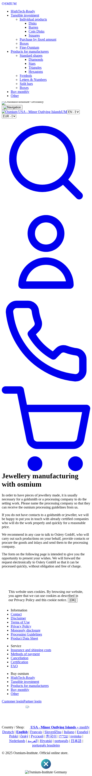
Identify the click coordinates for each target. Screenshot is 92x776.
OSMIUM (9, 4)
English (22, 732)
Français (36, 732)
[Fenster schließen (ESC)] (46, 768)
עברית (63, 736)
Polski (13, 736)
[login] (46, 295)
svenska (76, 736)
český (24, 736)
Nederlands (17, 741)
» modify (60, 727)
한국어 (51, 736)
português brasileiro (46, 745)
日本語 (76, 741)
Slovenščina (52, 732)
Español (82, 732)
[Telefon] (46, 384)
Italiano (69, 732)
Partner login (32, 701)
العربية (33, 741)
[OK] (73, 600)
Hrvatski (46, 741)
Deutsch (8, 732)
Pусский (37, 736)
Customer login (12, 701)
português (61, 741)
